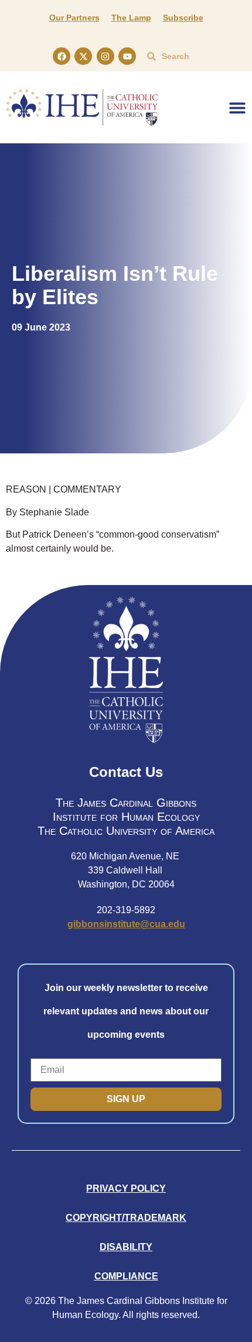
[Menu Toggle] (237, 107)
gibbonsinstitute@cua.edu (126, 924)
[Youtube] (127, 56)
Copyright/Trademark (126, 1218)
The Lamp (131, 17)
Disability (126, 1247)
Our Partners (74, 17)
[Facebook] (61, 56)
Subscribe (183, 17)
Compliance (126, 1276)
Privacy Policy (126, 1188)
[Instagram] (105, 56)
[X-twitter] (83, 56)
